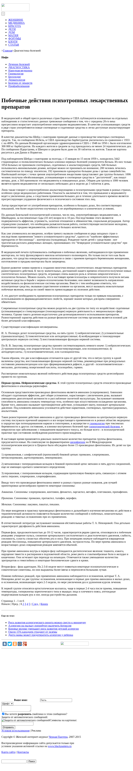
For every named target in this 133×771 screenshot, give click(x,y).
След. (35, 604)
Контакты (23, 752)
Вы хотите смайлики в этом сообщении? (36, 714)
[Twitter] (10, 644)
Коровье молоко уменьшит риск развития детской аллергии (43, 628)
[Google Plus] (25, 644)
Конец (44, 604)
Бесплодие (14, 76)
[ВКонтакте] (5, 644)
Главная (7, 50)
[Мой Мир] (20, 644)
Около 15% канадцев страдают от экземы (32, 631)
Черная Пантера (58, 736)
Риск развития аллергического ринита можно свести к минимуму (47, 622)
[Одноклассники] (15, 644)
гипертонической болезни (104, 426)
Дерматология (16, 79)
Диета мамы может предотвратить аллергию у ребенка (40, 634)
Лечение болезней (19, 64)
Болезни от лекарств (20, 82)
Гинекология (15, 73)
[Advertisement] (66, 674)
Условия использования (15, 730)
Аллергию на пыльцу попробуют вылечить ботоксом (39, 625)
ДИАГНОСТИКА (19, 67)
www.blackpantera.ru (60, 746)
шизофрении (77, 442)
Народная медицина (20, 70)
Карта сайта (8, 752)
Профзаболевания (18, 86)
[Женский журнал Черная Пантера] (15, 10)
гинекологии (97, 423)
